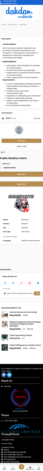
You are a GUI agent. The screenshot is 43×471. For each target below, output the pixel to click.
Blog (38, 469)
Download (37, 118)
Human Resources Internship (23, 312)
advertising (12, 24)
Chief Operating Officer (21, 335)
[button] (21, 20)
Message (21, 141)
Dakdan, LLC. (20, 409)
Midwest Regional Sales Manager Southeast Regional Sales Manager (25, 324)
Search (12, 469)
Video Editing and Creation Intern (25, 345)
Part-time (25, 231)
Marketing (23, 24)
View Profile (21, 146)
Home (4, 24)
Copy (37, 293)
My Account (30, 469)
